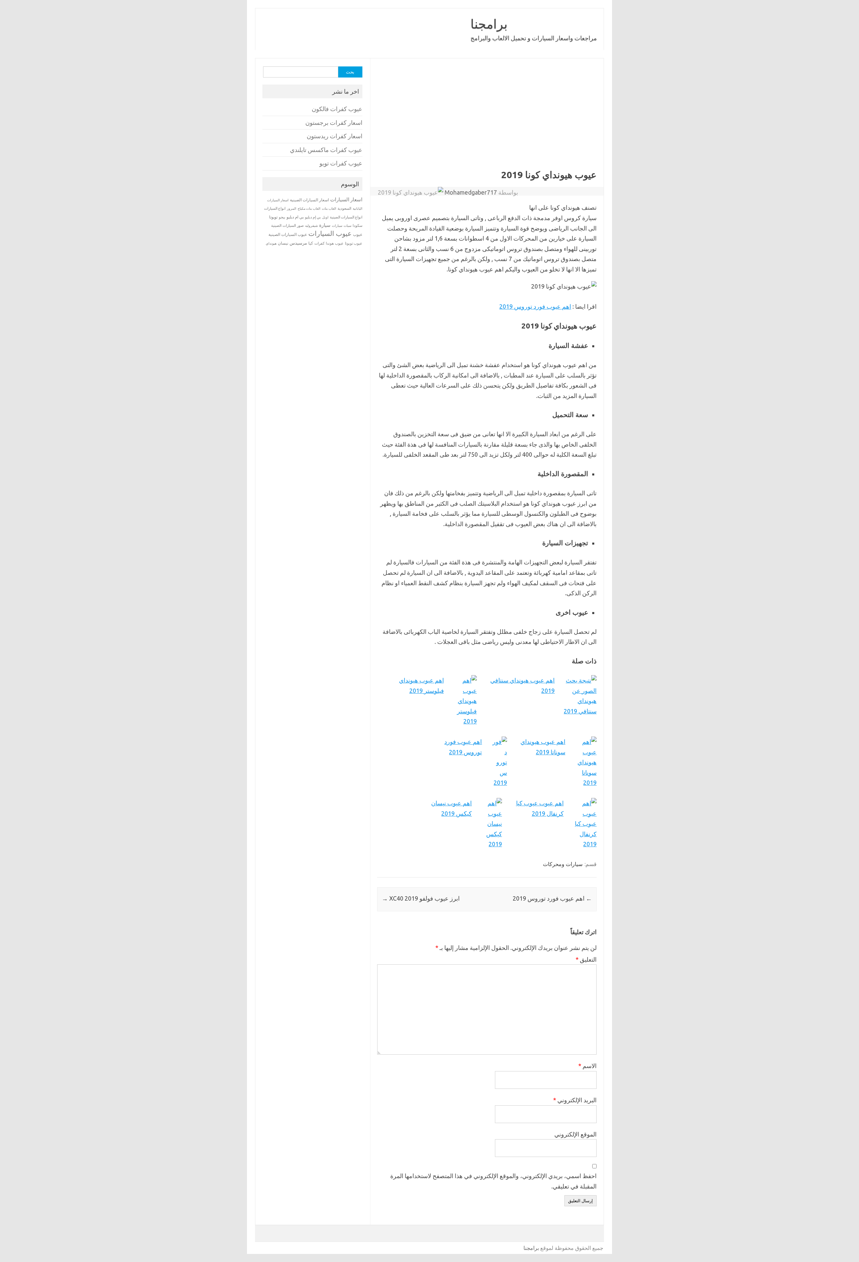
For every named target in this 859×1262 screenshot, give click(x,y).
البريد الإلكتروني (575, 1100)
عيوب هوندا (335, 243)
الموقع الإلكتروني (575, 1134)
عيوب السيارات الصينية (287, 234)
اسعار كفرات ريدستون (334, 136)
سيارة (325, 225)
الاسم (587, 1065)
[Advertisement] (487, 119)
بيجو (282, 217)
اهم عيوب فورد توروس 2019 (535, 306)
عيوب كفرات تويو (340, 163)
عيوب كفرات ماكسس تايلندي (326, 150)
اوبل (325, 217)
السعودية (344, 208)
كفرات (319, 243)
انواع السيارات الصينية (346, 217)
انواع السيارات (275, 208)
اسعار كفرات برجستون (333, 122)
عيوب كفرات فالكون (337, 109)
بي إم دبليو (313, 217)
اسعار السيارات (346, 199)
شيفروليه (311, 226)
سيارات (337, 226)
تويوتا (273, 217)
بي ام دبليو (295, 217)
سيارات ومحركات (563, 864)
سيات (347, 225)
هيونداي (271, 243)
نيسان (283, 243)
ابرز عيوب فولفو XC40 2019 (421, 898)
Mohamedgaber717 (471, 192)
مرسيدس (298, 243)
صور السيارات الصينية (287, 225)
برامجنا (489, 24)
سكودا (357, 225)
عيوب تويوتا (353, 243)
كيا (310, 243)
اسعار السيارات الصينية (309, 200)
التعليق (586, 959)
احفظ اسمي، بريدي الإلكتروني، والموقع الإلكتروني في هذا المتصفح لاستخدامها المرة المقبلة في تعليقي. (493, 1181)
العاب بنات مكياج (309, 208)
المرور (291, 208)
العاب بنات (329, 208)
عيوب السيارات (330, 233)
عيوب (357, 234)
